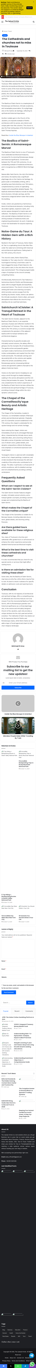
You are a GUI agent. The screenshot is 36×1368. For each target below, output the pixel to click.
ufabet (14, 1342)
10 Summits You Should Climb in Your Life (26, 917)
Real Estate (5, 1336)
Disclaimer (28, 1358)
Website (4, 977)
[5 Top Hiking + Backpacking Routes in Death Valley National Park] (9, 821)
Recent (17, 1011)
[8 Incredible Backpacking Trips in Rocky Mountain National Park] (27, 754)
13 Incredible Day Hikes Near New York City (9, 917)
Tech (24, 1336)
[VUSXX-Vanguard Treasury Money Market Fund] (7, 1027)
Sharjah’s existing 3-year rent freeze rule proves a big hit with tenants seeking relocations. (24, 1046)
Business (10, 1330)
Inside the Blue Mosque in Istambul (21, 135)
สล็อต (9, 1342)
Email (4, 969)
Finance (25, 1330)
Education (17, 1330)
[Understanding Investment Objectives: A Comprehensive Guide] (7, 1062)
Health (11, 1333)
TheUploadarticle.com (27, 1144)
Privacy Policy (6, 1361)
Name (4, 961)
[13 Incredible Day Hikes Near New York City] (9, 909)
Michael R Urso (9, 51)
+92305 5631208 (11, 1161)
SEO (19, 1336)
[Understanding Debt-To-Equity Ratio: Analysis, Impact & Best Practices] (7, 1036)
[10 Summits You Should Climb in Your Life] (27, 909)
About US (13, 1358)
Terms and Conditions (18, 1361)
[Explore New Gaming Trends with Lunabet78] (18, 1316)
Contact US (20, 1358)
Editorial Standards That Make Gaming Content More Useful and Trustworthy (9, 1082)
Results (13, 1336)
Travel (10, 31)
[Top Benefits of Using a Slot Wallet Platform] (6, 1316)
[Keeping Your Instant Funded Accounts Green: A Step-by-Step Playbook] (26, 1104)
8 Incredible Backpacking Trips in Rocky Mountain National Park (26, 763)
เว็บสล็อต (3, 1342)
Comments (29, 1011)
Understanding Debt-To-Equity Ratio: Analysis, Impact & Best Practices (23, 1036)
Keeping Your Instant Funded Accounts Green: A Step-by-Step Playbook (26, 1113)
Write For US (30, 1361)
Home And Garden (20, 1333)
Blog (3, 1330)
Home (5, 31)
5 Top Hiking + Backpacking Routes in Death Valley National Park (9, 897)
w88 (18, 1342)
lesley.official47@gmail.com (13, 1157)
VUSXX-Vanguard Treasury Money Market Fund (23, 1025)
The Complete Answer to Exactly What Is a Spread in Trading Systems (26, 1091)
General (4, 1333)
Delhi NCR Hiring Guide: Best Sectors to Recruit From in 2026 (8, 1104)
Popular (5, 1011)
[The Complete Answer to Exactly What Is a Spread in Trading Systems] (26, 1082)
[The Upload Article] (12, 21)
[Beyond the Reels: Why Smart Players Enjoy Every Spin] (29, 1241)
